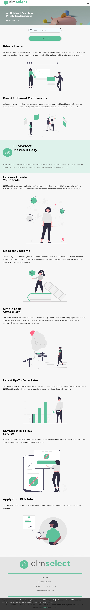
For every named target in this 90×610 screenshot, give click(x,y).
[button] (39, 20)
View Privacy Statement (43, 602)
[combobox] (45, 30)
